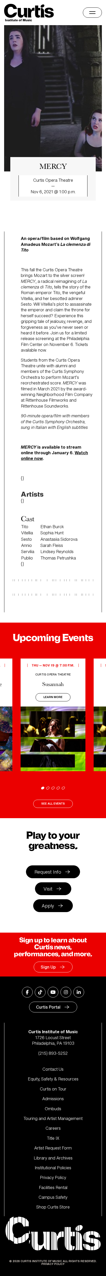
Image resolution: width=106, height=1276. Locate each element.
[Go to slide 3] (53, 788)
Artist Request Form (53, 1148)
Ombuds (53, 1108)
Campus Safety (53, 1197)
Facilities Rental (53, 1187)
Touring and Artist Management (53, 1118)
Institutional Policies (53, 1168)
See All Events (53, 804)
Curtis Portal (48, 1007)
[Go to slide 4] (58, 788)
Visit (47, 888)
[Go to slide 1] (42, 788)
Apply (48, 905)
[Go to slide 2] (47, 788)
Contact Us (53, 1069)
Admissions (53, 1098)
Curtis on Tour (53, 1089)
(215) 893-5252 (53, 1053)
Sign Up (48, 967)
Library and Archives (53, 1158)
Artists (32, 494)
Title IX (53, 1138)
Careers (53, 1128)
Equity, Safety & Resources (53, 1079)
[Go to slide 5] (63, 788)
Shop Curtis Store (53, 1207)
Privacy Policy (53, 1177)
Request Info (47, 871)
